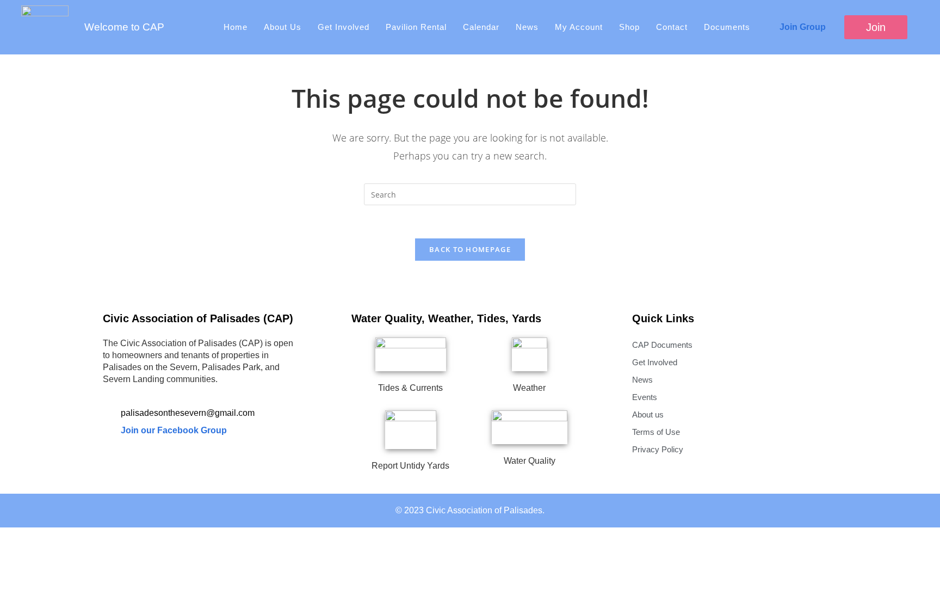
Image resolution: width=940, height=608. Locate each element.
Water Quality (529, 460)
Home (236, 27)
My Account (579, 27)
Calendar (481, 27)
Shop (629, 27)
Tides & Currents (410, 387)
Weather (529, 387)
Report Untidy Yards (410, 465)
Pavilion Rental (416, 27)
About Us (282, 27)
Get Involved (343, 27)
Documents (727, 27)
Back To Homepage (470, 249)
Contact (672, 27)
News (527, 27)
